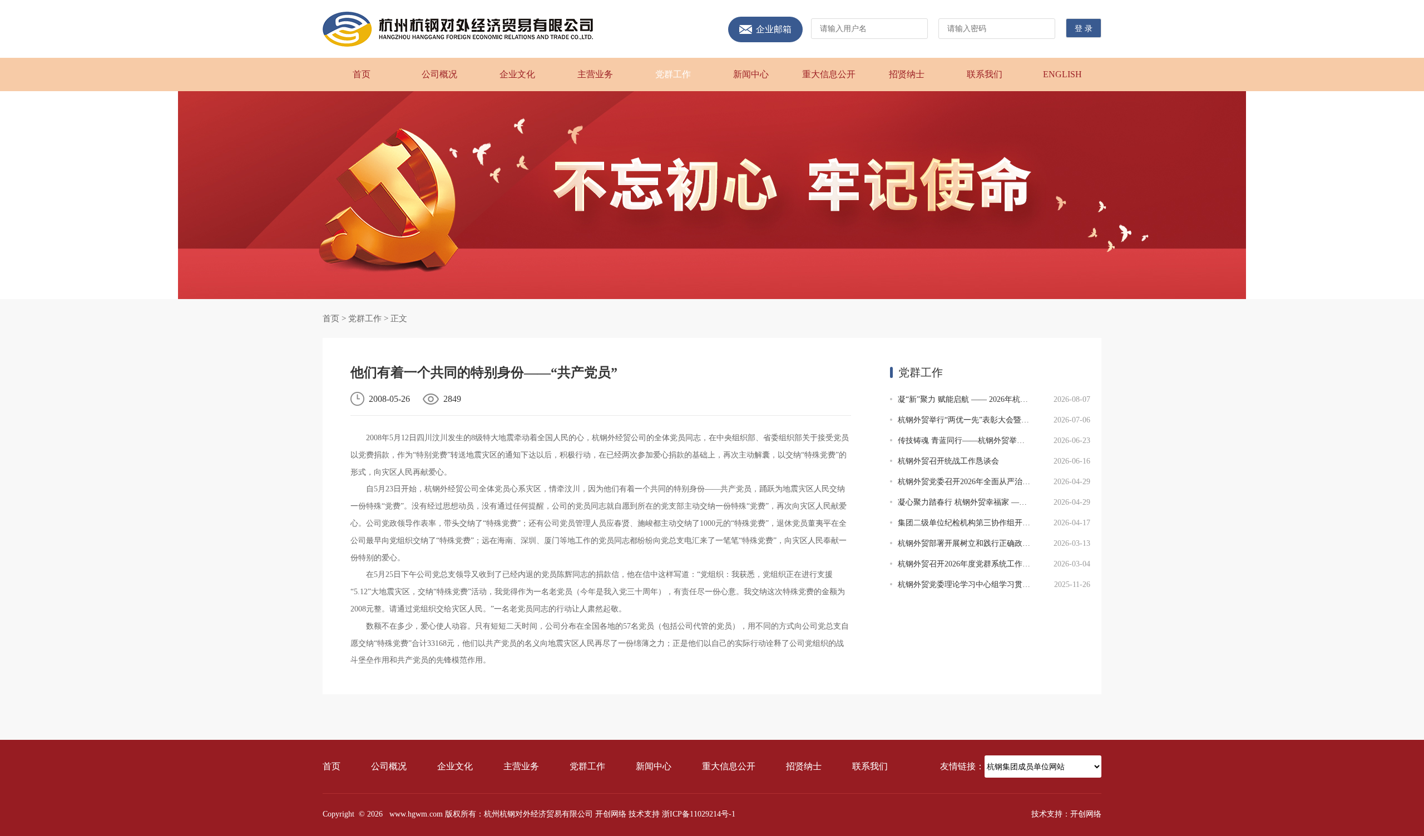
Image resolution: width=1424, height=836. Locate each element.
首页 (361, 74)
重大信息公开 (829, 74)
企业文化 (517, 74)
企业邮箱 (774, 29)
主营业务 (595, 74)
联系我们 (984, 74)
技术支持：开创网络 (1066, 814)
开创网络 (610, 814)
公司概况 (439, 74)
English (1062, 74)
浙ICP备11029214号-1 (698, 814)
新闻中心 (751, 74)
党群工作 (673, 74)
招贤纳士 (906, 74)
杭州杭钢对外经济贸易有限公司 (458, 29)
